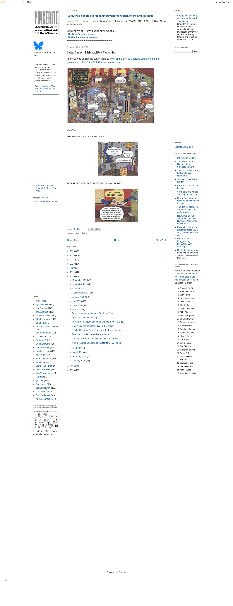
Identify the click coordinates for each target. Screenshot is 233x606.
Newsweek (117, 62)
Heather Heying (43, 351)
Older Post (161, 240)
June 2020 (77, 305)
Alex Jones (41, 301)
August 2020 (78, 297)
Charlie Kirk (41, 323)
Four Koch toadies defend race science (90, 334)
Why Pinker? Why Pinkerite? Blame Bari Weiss (46, 188)
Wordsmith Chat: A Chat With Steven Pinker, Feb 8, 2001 (45, 89)
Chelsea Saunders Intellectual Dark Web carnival (95, 339)
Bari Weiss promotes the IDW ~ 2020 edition (93, 326)
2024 (72, 259)
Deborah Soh (42, 340)
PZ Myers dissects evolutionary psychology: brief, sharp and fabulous (110, 15)
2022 (72, 268)
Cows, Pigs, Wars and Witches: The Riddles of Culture (188, 200)
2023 (72, 264)
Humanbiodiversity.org (188, 250)
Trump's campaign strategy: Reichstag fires (92, 313)
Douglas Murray (43, 344)
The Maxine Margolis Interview (82, 37)
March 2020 (78, 352)
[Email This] (89, 229)
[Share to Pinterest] (99, 229)
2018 (72, 370)
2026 (72, 251)
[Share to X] (94, 229)
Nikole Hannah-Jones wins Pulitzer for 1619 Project (96, 343)
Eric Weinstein (42, 347)
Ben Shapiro (42, 308)
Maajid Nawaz (42, 362)
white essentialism (44, 399)
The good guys (80, 233)
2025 (72, 255)
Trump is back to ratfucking (84, 317)
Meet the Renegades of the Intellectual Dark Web (185, 277)
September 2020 (80, 293)
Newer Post (72, 240)
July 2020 (77, 301)
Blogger (122, 572)
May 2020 (77, 309)
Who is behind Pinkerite (44, 202)
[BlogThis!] (91, 229)
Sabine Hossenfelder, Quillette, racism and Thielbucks (187, 18)
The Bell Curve (43, 391)
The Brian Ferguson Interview (82, 34)
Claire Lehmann (43, 333)
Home (117, 240)
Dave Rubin (41, 336)
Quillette (40, 380)
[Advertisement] (46, 139)
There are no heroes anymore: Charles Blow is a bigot (98, 322)
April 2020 (77, 348)
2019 (72, 366)
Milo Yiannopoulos (44, 373)
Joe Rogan (41, 355)
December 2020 (80, 280)
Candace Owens (44, 315)
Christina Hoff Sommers (47, 326)
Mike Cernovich (43, 369)
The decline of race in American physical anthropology (187, 209)
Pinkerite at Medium (186, 158)
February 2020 (79, 356)
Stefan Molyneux (44, 388)
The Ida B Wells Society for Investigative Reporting (188, 173)
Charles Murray (43, 319)
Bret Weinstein (43, 312)
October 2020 (79, 288)
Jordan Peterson (43, 358)
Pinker (39, 377)
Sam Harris (41, 384)
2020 (72, 276)
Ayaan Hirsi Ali (43, 304)
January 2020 (79, 361)
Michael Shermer (44, 366)
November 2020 (80, 284)
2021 (72, 272)
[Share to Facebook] (96, 229)
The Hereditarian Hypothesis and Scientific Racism (185, 164)
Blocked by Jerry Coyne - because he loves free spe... (97, 330)
